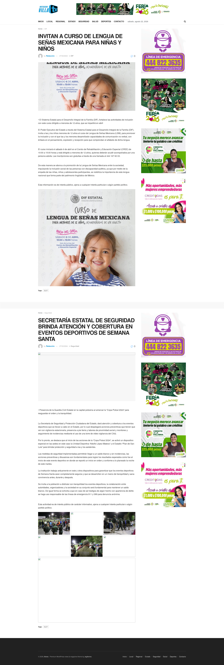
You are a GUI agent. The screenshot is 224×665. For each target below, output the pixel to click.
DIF (45, 29)
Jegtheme (88, 656)
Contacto (119, 21)
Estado (72, 21)
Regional (60, 21)
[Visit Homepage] (48, 9)
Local (50, 21)
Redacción (50, 56)
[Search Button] (185, 21)
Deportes (106, 21)
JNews (46, 656)
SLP (46, 290)
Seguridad (83, 21)
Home (40, 29)
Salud (95, 21)
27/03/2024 (63, 56)
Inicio (41, 21)
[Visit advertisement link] (123, 9)
